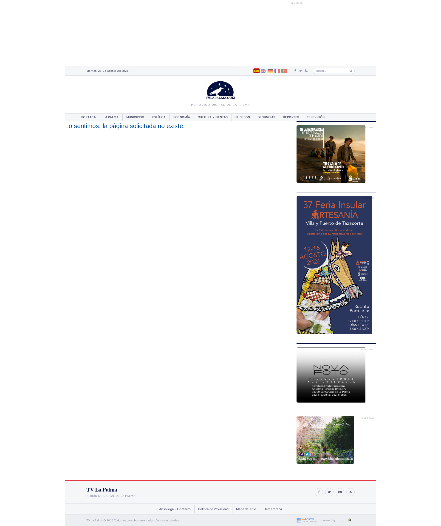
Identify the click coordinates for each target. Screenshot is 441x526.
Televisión (316, 117)
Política (159, 117)
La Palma (111, 117)
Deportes (291, 117)
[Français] (277, 71)
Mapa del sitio (246, 509)
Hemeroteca (273, 509)
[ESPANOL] (256, 71)
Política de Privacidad (213, 509)
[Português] (284, 71)
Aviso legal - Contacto (175, 509)
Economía (181, 117)
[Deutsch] (270, 71)
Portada (88, 117)
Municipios (135, 117)
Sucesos (242, 117)
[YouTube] (340, 492)
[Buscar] (350, 71)
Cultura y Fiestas (213, 117)
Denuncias (267, 117)
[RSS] (306, 71)
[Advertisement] (220, 33)
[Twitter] (300, 71)
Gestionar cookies (167, 520)
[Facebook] (295, 71)
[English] (263, 71)
